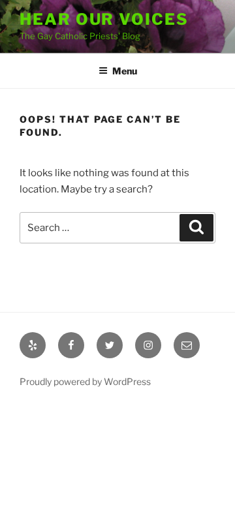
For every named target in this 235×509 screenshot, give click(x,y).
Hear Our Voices (104, 19)
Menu (124, 70)
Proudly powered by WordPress (85, 381)
